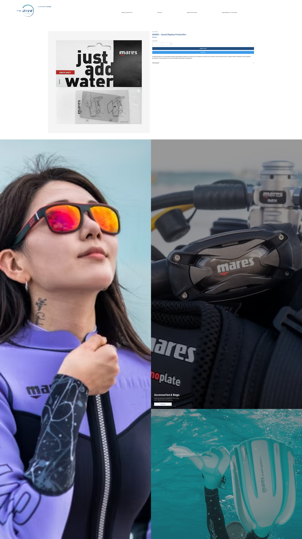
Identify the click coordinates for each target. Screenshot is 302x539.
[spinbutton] (162, 43)
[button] (139, 12)
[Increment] (171, 43)
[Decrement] (153, 43)
